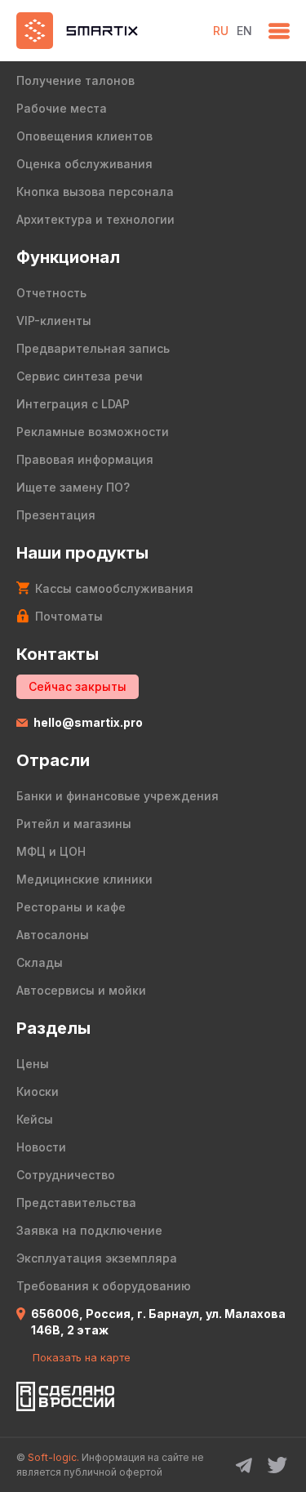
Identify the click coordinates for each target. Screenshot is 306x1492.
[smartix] (106, 30)
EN (244, 31)
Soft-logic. (53, 1457)
